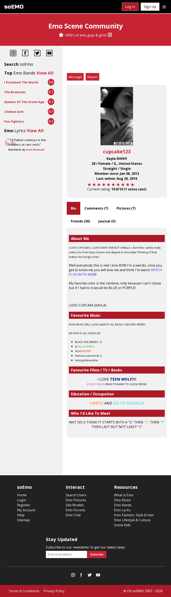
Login (21, 500)
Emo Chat (73, 515)
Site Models (75, 505)
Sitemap (23, 520)
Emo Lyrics (122, 510)
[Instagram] (110, 35)
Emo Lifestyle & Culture (132, 520)
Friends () (80, 221)
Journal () (107, 221)
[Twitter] (37, 53)
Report (92, 77)
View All (45, 73)
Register (23, 505)
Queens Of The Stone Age (24, 102)
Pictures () (126, 208)
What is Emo (123, 495)
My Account (26, 510)
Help (20, 515)
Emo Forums (75, 510)
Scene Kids (122, 525)
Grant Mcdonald (35, 149)
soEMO (14, 7)
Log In (130, 6)
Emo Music (122, 500)
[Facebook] (25, 53)
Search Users (76, 495)
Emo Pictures (76, 500)
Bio (73, 208)
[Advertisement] (117, 60)
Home (21, 495)
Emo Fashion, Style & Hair (134, 515)
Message (75, 77)
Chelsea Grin (14, 111)
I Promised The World (21, 82)
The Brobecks (15, 92)
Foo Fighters (14, 121)
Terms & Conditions (23, 591)
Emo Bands (123, 505)
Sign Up (150, 6)
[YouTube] (49, 53)
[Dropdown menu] (164, 7)
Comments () (96, 208)
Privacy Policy (54, 591)
